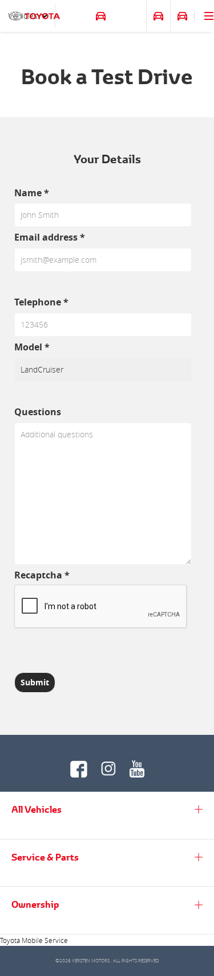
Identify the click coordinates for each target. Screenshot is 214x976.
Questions (37, 412)
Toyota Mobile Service (34, 940)
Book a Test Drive (158, 16)
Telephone (41, 302)
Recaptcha (42, 575)
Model (32, 347)
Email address (49, 237)
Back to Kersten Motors (86, 16)
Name (31, 193)
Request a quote (182, 16)
